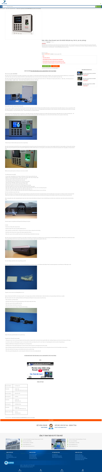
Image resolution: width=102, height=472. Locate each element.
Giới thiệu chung (8, 454)
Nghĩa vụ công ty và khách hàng (57, 457)
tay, (27, 417)
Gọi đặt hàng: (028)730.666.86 (46, 66)
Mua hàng (55, 66)
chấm (14, 417)
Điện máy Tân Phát (6, 1)
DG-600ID (22, 417)
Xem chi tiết (55, 68)
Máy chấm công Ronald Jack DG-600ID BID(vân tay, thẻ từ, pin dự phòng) (43, 71)
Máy (12, 417)
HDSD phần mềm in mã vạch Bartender (81, 458)
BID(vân (25, 417)
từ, (29, 417)
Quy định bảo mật (55, 454)
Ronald (18, 417)
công (16, 417)
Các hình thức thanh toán (33, 458)
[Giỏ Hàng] (101, 4)
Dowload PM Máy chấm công (79, 459)
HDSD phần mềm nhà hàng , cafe (80, 457)
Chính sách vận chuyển (32, 454)
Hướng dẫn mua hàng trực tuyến (11, 457)
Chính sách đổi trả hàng (33, 457)
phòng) (34, 417)
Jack (20, 417)
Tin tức (7, 458)
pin (30, 417)
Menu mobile (1, 6)
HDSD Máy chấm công (78, 454)
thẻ (28, 417)
